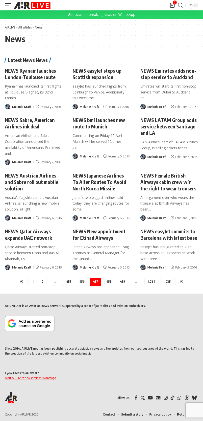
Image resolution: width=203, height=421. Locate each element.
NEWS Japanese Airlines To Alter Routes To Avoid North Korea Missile (99, 181)
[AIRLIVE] (32, 5)
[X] (142, 398)
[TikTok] (172, 398)
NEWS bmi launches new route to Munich (99, 123)
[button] (9, 5)
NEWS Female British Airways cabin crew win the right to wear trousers (168, 181)
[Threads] (186, 398)
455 (68, 281)
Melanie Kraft (21, 107)
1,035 (167, 281)
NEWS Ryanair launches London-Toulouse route (30, 73)
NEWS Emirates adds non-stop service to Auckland (168, 73)
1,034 (151, 281)
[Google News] (158, 398)
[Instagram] (165, 398)
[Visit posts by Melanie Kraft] (7, 106)
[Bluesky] (194, 398)
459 (122, 281)
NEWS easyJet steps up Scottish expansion (97, 73)
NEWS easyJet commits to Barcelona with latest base (168, 234)
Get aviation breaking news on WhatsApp (101, 14)
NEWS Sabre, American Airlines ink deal (30, 123)
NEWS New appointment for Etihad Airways (99, 234)
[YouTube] (150, 398)
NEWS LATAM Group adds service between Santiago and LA (168, 126)
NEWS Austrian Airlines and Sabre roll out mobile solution (31, 181)
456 (82, 281)
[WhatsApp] (179, 398)
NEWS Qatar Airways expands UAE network (28, 234)
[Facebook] (136, 398)
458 (109, 281)
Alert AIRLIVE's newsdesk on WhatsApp (30, 378)
